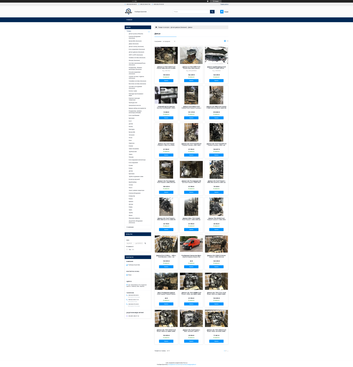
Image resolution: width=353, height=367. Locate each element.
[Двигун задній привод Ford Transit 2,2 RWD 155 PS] (216, 55)
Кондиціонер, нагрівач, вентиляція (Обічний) (135, 111)
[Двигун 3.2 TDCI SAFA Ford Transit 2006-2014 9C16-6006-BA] (166, 55)
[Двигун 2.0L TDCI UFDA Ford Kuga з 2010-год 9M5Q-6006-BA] (166, 318)
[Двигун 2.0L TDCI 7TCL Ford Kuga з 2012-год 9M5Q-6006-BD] (216, 281)
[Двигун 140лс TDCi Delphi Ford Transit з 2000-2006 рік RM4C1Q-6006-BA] (191, 206)
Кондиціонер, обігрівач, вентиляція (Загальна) (135, 68)
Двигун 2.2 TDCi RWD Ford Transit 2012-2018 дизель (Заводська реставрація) (191, 68)
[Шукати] (212, 11)
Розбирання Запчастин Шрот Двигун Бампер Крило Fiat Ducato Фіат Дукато (191, 257)
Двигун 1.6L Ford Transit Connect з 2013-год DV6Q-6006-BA (166, 145)
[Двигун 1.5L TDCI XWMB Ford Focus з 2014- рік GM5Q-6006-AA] (191, 281)
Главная (129, 19)
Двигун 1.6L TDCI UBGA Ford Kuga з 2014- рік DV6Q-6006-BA (216, 331)
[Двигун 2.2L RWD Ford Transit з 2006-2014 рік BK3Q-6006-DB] (216, 95)
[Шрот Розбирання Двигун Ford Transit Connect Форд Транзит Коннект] (166, 281)
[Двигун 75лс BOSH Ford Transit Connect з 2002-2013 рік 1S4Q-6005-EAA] (216, 206)
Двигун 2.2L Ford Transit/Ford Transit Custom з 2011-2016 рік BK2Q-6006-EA (191, 145)
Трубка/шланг (133, 151)
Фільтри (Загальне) (134, 60)
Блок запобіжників (134, 115)
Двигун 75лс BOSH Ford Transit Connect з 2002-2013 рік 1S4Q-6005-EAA (216, 220)
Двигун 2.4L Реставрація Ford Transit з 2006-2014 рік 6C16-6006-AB (166, 182)
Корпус (131, 198)
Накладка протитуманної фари (136, 94)
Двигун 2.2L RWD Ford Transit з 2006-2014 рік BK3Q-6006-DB (216, 107)
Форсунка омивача (134, 218)
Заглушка (131, 135)
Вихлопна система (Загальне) (137, 83)
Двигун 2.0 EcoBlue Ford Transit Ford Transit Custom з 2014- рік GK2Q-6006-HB (191, 108)
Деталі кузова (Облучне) (136, 33)
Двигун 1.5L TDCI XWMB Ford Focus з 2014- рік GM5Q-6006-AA (191, 294)
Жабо (130, 210)
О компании (130, 227)
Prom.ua (185, 363)
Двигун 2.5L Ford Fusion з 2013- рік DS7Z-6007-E (191, 330)
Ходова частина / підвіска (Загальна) (136, 77)
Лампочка (131, 143)
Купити (166, 80)
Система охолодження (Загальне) (135, 87)
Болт (130, 121)
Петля (130, 137)
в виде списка (227, 41)
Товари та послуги (163, 27)
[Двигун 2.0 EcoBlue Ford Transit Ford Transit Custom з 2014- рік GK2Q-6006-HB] (191, 95)
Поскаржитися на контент (174, 364)
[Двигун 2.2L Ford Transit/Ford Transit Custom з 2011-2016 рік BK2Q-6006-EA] (191, 132)
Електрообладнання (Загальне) (134, 37)
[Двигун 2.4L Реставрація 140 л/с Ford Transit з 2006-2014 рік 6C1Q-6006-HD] (191, 169)
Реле (130, 140)
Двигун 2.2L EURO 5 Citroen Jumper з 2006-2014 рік (216, 256)
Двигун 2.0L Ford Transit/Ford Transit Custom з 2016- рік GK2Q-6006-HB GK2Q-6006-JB (216, 145)
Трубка (131, 212)
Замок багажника (134, 148)
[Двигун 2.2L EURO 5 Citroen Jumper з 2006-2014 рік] (216, 244)
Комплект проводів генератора (134, 99)
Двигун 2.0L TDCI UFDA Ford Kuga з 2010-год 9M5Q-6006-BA (166, 331)
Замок (130, 154)
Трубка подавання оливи (136, 176)
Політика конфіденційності (189, 364)
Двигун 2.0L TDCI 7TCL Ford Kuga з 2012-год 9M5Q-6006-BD (216, 294)
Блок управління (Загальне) (137, 49)
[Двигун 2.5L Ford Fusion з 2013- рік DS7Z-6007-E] (191, 318)
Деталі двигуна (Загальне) (179, 27)
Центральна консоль (135, 105)
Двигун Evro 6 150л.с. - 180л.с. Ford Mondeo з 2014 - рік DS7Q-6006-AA (166, 257)
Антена (131, 185)
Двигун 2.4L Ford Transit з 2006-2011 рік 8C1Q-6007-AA (216, 181)
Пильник (131, 157)
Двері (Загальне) (134, 43)
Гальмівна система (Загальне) (137, 81)
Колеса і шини (133, 91)
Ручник (131, 165)
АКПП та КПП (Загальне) (136, 55)
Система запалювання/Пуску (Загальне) (137, 63)
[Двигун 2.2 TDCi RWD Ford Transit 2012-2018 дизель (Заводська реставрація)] (191, 55)
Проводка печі (133, 102)
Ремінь (131, 207)
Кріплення (131, 118)
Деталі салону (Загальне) (136, 46)
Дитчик (131, 171)
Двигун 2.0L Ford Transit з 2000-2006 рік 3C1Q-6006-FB (166, 219)
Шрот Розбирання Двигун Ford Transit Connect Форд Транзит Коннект (166, 294)
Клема (130, 168)
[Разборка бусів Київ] (128, 15)
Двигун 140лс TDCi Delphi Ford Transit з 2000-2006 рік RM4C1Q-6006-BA (191, 220)
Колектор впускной (134, 179)
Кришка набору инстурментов (137, 108)
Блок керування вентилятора (137, 160)
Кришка (131, 201)
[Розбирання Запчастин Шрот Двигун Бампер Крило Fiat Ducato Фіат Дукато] (191, 244)
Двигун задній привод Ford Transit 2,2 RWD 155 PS (216, 67)
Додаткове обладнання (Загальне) (135, 221)
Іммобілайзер (133, 182)
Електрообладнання (134, 193)
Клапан (131, 146)
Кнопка (131, 126)
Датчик (131, 123)
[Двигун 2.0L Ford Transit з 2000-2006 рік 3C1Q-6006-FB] (166, 206)
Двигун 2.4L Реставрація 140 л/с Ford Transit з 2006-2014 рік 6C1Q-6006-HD (191, 182)
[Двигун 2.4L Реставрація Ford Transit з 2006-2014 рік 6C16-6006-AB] (166, 169)
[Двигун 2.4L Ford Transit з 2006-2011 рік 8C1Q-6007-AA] (216, 169)
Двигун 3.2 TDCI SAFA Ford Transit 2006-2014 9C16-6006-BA (166, 68)
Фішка (130, 215)
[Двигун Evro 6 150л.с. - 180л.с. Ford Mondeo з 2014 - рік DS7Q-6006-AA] (166, 244)
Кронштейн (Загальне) (135, 41)
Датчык (131, 204)
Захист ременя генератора (136, 190)
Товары (128, 31)
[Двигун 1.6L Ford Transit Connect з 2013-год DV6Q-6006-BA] (166, 132)
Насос (130, 187)
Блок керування (133, 162)
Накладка (131, 129)
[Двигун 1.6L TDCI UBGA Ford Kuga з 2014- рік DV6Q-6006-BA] (216, 318)
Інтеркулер (132, 196)
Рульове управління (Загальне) (134, 72)
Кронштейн (132, 132)
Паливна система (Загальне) (137, 57)
